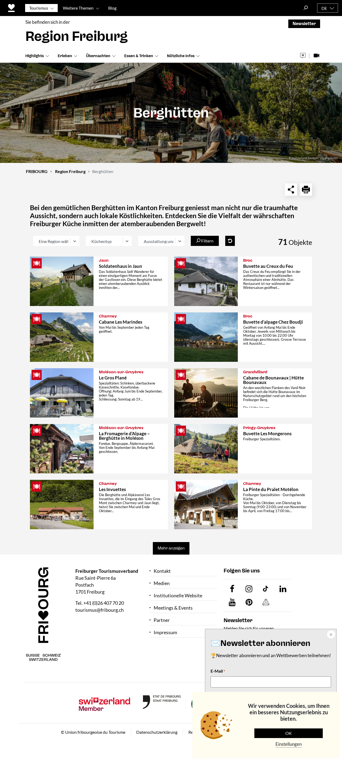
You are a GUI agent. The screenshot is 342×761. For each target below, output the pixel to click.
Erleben (65, 56)
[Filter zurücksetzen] (230, 241)
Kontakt (162, 571)
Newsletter (304, 23)
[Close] (330, 635)
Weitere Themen (78, 7)
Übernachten (98, 56)
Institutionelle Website (178, 595)
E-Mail (218, 670)
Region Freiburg (70, 171)
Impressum (165, 632)
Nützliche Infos (181, 56)
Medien (162, 583)
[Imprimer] (306, 189)
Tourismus (38, 7)
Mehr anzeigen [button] (171, 548)
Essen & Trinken (138, 56)
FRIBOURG (37, 171)
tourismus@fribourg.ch (99, 610)
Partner (162, 620)
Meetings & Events (173, 608)
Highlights (34, 56)
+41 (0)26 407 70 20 (103, 603)
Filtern (206, 240)
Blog (112, 7)
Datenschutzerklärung (156, 732)
